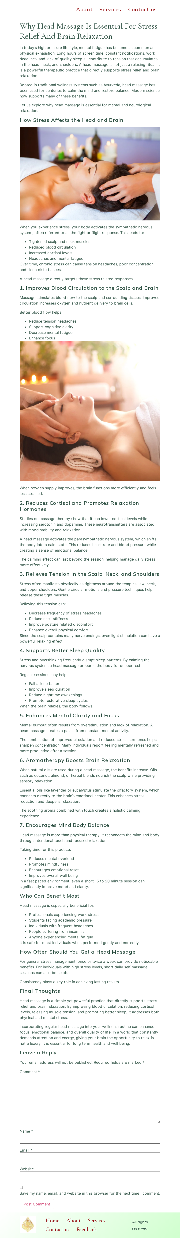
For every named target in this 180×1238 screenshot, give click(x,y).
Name (26, 1131)
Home (52, 1220)
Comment (30, 1072)
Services (110, 9)
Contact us (142, 9)
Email (26, 1150)
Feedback (86, 1229)
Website (27, 1169)
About (84, 9)
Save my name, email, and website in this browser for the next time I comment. (90, 1193)
